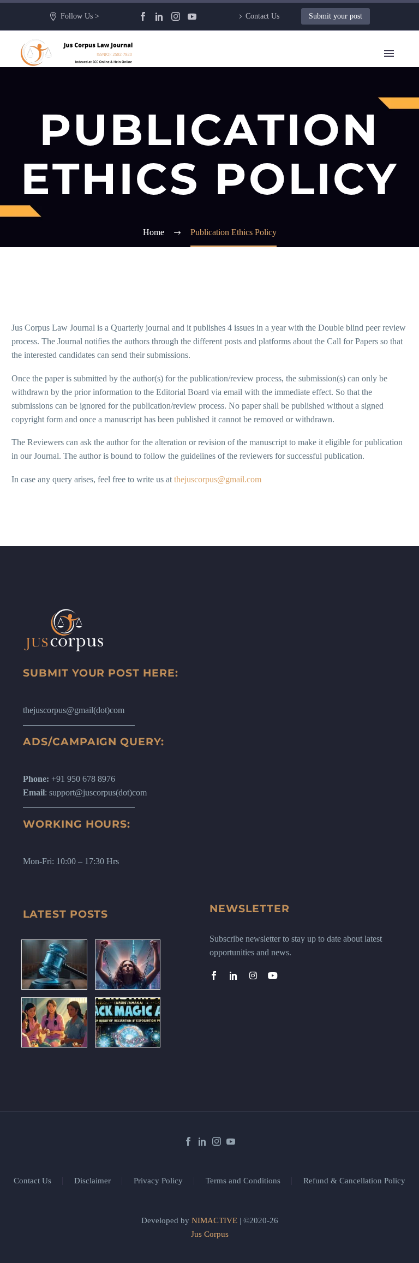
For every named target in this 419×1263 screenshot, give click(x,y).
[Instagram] (175, 16)
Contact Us (262, 16)
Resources (260, 109)
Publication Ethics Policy (286, 368)
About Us (260, 82)
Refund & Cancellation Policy (354, 1181)
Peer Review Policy (277, 436)
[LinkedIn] (159, 16)
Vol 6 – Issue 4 (268, 191)
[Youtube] (272, 975)
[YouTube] (192, 16)
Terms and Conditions (243, 1181)
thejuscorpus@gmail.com (217, 479)
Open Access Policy (277, 355)
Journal (255, 164)
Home (253, 68)
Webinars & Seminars (280, 259)
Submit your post (335, 16)
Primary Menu (389, 53)
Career (254, 232)
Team (252, 95)
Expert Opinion (269, 150)
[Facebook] (143, 16)
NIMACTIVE (214, 1220)
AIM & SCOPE (270, 423)
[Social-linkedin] (233, 975)
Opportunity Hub (272, 204)
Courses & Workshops (281, 245)
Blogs (253, 136)
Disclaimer (92, 1181)
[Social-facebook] (214, 975)
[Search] (321, 450)
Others (254, 273)
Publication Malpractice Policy (295, 382)
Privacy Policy (158, 1181)
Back (252, 123)
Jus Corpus (210, 1234)
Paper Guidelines (272, 395)
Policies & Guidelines (280, 286)
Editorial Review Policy (284, 341)
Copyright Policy (272, 327)
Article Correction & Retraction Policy (309, 409)
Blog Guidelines (271, 314)
